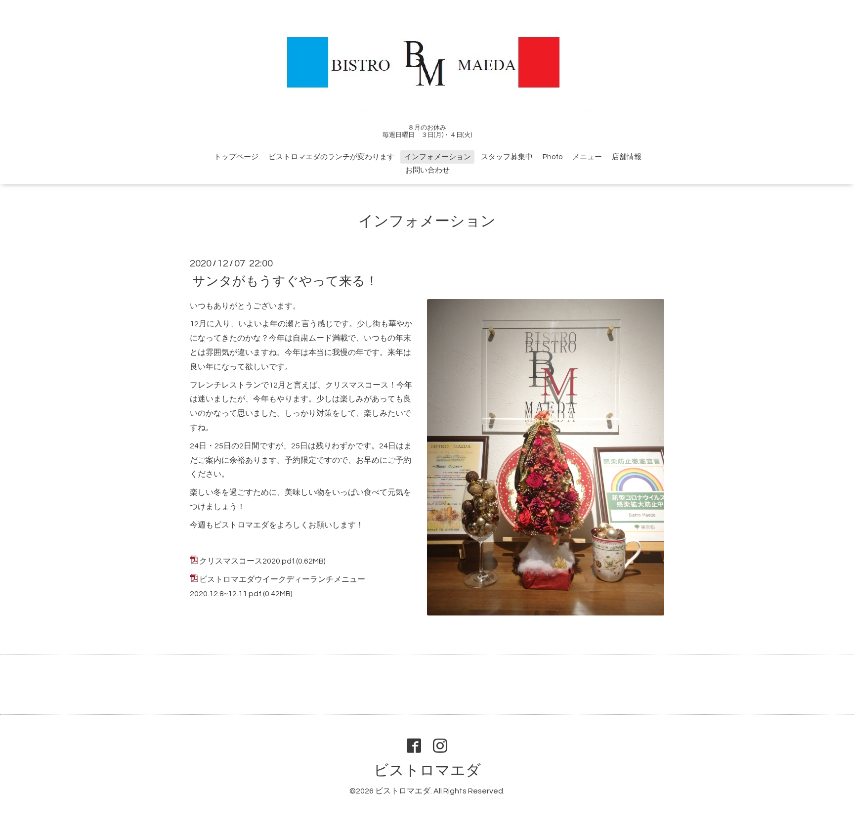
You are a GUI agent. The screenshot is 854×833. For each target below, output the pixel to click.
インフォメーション (437, 157)
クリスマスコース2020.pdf (247, 561)
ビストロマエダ (427, 770)
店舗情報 (626, 157)
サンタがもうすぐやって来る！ (285, 280)
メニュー (587, 157)
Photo (552, 157)
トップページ (236, 157)
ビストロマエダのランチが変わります (331, 157)
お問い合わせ (427, 170)
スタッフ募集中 (507, 157)
